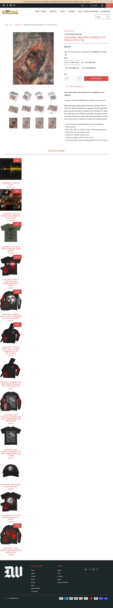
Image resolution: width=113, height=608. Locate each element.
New (37, 11)
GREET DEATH (62, 2)
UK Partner (105, 11)
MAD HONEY (45, 2)
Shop (62, 11)
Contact (60, 576)
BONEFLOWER (78, 2)
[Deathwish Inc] (10, 12)
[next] (59, 58)
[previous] (8, 58)
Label (43, 11)
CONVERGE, (54, 2)
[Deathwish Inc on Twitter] (4, 5)
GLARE (87, 2)
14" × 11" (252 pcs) (71, 62)
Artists (53, 11)
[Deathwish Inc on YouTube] (11, 5)
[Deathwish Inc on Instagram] (14, 5)
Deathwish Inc (14, 598)
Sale (80, 11)
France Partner (91, 11)
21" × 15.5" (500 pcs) (88, 62)
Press (59, 579)
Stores (71, 11)
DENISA (70, 2)
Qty (65, 74)
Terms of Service (63, 582)
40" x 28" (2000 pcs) (89, 68)
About (60, 570)
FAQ (59, 573)
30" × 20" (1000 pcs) (72, 68)
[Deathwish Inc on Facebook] (7, 5)
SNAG (38, 2)
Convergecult (69, 31)
